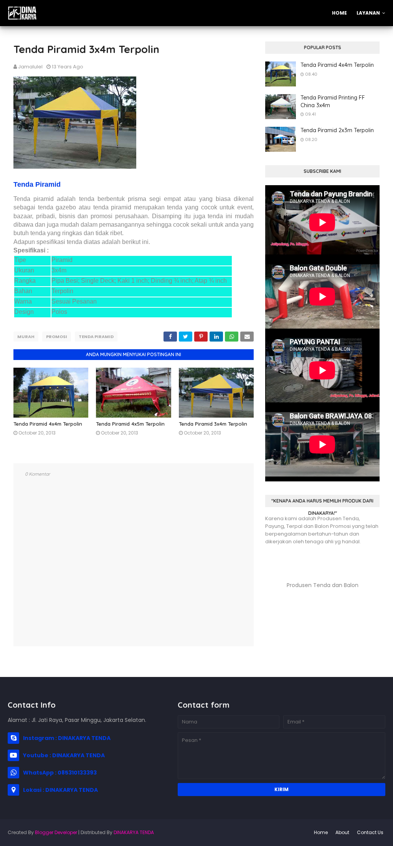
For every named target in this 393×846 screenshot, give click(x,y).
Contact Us (370, 832)
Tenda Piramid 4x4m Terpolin (47, 424)
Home (321, 832)
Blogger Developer (56, 832)
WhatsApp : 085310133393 (60, 772)
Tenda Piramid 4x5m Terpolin (130, 424)
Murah (26, 336)
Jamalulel (30, 66)
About (342, 832)
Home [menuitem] (339, 13)
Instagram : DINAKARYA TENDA (67, 738)
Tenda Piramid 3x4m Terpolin (213, 424)
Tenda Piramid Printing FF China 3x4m (333, 101)
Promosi (56, 336)
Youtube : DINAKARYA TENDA (64, 755)
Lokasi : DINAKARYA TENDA (60, 790)
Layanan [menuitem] (368, 13)
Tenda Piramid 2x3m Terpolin (337, 130)
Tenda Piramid (37, 184)
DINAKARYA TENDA (134, 832)
